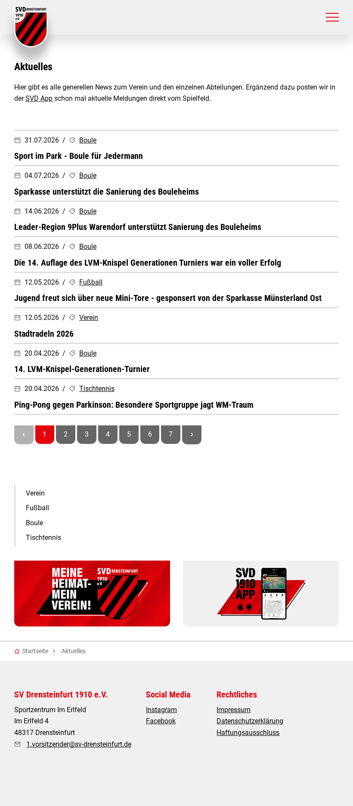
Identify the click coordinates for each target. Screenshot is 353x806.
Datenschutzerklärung (250, 721)
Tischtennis (97, 388)
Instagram (161, 710)
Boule (87, 140)
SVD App (39, 98)
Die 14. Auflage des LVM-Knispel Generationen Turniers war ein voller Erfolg (147, 262)
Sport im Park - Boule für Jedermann (78, 156)
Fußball (90, 282)
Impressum (234, 710)
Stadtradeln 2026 (44, 334)
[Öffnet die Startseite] (31, 27)
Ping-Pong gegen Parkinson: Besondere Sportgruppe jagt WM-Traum (134, 405)
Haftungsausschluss (248, 732)
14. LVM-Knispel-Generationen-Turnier (82, 369)
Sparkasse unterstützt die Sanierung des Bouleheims (106, 191)
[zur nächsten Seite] (191, 434)
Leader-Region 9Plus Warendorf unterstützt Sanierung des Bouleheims (137, 227)
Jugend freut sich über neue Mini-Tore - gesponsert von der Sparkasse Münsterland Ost (168, 298)
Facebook (161, 721)
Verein (88, 317)
